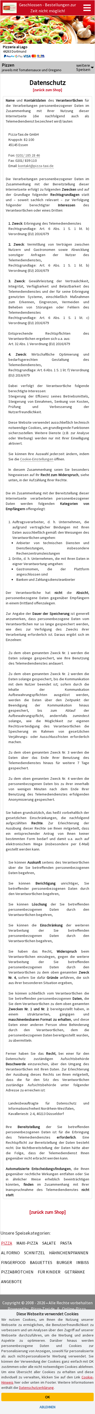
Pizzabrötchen (17, 1271)
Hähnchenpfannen (68, 1252)
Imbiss (82, 1262)
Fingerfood (13, 1262)
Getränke (75, 1271)
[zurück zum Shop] (47, 89)
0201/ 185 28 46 (28, 155)
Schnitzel (34, 1252)
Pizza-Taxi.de (43, 1308)
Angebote (11, 1281)
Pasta (66, 1243)
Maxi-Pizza (27, 1243)
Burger (64, 1262)
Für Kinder (49, 1271)
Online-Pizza (74, 1308)
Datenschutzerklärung (36, 1387)
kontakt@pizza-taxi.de (36, 165)
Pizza (6, 1243)
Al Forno (10, 1252)
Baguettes (41, 1262)
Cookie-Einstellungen (36, 459)
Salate (49, 1243)
